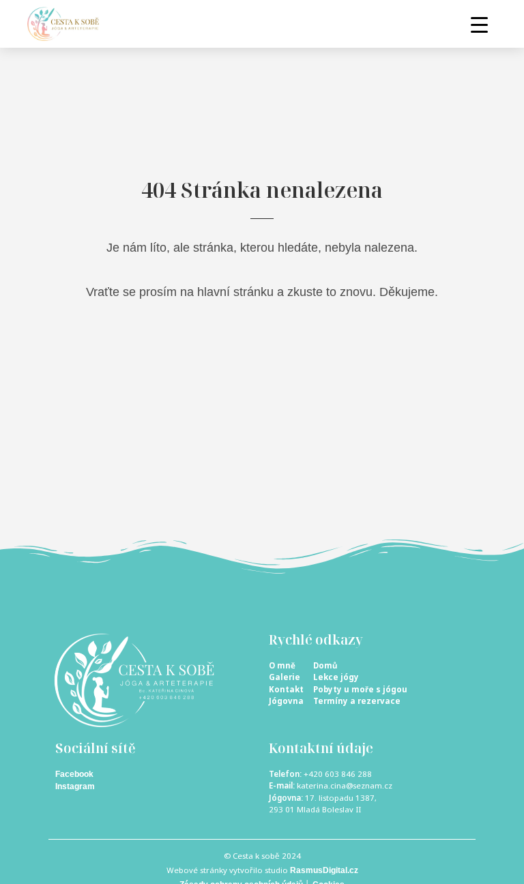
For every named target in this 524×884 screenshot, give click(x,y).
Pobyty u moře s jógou (360, 689)
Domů (325, 665)
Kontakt (286, 689)
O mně (282, 665)
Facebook (74, 774)
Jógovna (286, 701)
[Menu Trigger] (479, 24)
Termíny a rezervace (357, 701)
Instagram (75, 786)
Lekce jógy (336, 677)
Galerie (284, 677)
